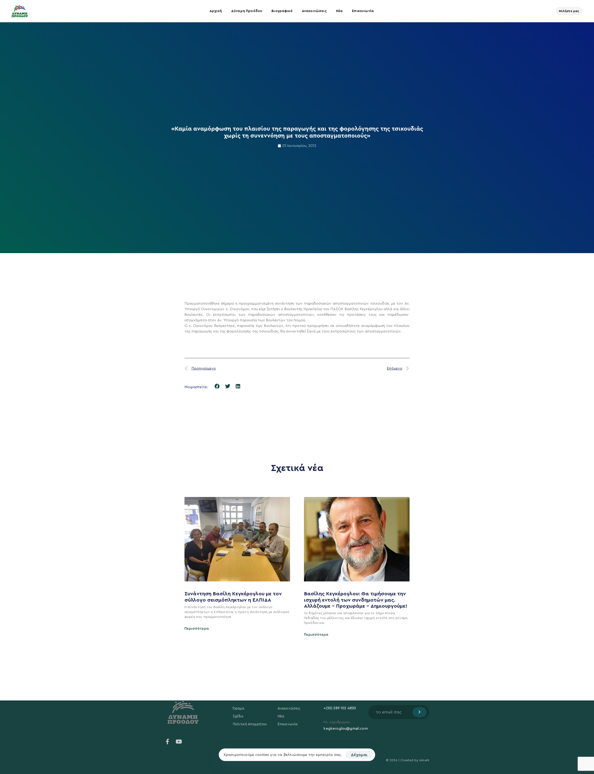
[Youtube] (178, 741)
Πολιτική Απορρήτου (250, 724)
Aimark (424, 760)
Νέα (339, 11)
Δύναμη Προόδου (246, 11)
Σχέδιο (238, 716)
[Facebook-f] (167, 741)
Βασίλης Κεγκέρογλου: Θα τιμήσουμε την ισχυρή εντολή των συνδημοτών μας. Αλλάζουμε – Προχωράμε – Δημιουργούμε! (356, 600)
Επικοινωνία (363, 11)
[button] (217, 386)
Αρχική (216, 11)
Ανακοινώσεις (314, 11)
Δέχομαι (359, 755)
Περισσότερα (196, 628)
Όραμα (239, 708)
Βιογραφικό (282, 11)
